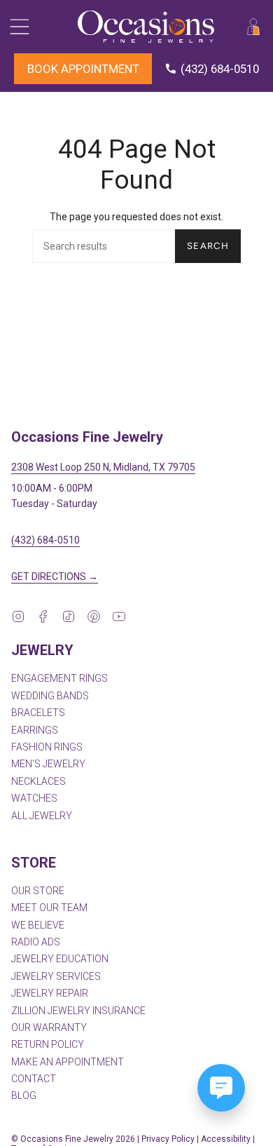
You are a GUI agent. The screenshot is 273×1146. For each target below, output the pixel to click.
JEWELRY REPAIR (49, 993)
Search (208, 246)
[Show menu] (18, 26)
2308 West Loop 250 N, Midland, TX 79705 (103, 467)
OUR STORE (37, 890)
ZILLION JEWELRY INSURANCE (78, 1010)
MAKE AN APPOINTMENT (67, 1061)
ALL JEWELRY (41, 815)
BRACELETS (38, 712)
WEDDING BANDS (50, 695)
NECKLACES (38, 781)
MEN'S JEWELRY (48, 763)
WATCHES (34, 798)
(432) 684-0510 (45, 540)
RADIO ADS (35, 942)
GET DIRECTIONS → (54, 576)
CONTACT (33, 1078)
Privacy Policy (168, 1139)
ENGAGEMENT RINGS (59, 678)
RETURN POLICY (47, 1044)
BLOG (23, 1095)
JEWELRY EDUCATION (59, 958)
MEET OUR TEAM (49, 907)
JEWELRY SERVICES (56, 976)
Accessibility (226, 1139)
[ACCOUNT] (253, 26)
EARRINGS (34, 730)
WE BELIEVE (37, 925)
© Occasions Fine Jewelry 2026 (73, 1139)
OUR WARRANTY (49, 1027)
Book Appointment (83, 69)
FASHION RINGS (47, 747)
